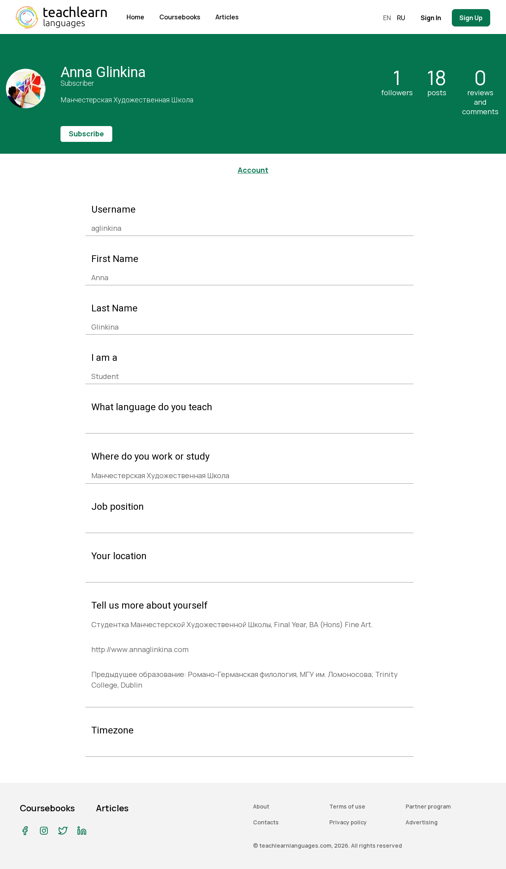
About (261, 806)
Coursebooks (179, 17)
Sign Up (471, 17)
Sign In (431, 17)
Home (135, 17)
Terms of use (347, 806)
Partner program (428, 806)
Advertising (422, 822)
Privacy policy (348, 822)
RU (401, 17)
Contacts (266, 822)
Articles (227, 17)
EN (387, 17)
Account (253, 170)
